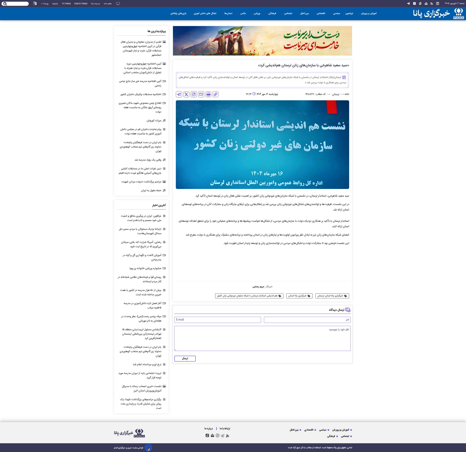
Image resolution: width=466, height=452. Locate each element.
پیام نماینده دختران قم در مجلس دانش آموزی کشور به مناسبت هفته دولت (140, 131)
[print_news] (208, 94)
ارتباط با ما (225, 429)
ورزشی (257, 13)
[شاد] (426, 3)
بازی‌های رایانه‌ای (178, 13)
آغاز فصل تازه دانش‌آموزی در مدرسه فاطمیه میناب (142, 305)
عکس (243, 13)
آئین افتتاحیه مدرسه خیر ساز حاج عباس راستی (140, 83)
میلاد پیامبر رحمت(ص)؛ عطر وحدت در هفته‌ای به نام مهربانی (141, 318)
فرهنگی (272, 13)
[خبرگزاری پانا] (432, 13)
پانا (335, 447)
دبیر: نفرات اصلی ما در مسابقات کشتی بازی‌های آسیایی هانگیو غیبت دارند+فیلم (140, 171)
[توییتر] (186, 94)
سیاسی (337, 13)
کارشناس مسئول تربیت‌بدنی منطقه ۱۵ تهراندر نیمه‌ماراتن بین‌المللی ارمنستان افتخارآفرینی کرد (141, 334)
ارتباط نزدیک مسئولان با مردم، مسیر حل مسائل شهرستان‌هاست (140, 231)
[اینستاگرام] (414, 3)
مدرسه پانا (95, 3)
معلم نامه (108, 3)
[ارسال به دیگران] (201, 94)
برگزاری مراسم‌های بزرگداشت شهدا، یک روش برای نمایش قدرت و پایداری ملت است (140, 403)
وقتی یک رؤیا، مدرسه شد (148, 160)
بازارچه (55, 3)
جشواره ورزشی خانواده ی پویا (145, 268)
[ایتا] (420, 3)
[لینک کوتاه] (215, 94)
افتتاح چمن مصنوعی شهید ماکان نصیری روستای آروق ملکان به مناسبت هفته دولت (140, 107)
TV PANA (66, 3)
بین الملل (304, 13)
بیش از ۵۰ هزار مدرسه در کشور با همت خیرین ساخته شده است (140, 292)
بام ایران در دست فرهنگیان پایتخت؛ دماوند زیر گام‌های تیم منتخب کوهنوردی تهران (140, 146)
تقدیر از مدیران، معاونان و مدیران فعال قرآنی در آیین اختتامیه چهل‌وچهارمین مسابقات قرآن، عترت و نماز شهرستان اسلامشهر (141, 48)
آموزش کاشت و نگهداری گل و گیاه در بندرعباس (142, 257)
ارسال (185, 358)
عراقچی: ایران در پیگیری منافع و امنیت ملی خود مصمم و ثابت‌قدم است (141, 218)
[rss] (432, 3)
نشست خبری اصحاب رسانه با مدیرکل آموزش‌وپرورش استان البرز (141, 388)
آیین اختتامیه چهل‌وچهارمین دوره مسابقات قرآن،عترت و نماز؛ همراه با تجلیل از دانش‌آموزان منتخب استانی (142, 68)
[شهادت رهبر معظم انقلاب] (262, 41)
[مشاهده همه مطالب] (437, 3)
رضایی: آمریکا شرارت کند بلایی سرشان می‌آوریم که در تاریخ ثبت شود (141, 244)
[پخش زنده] (118, 3)
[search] (5, 4)
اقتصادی (321, 13)
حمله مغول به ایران (151, 190)
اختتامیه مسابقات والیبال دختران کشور (141, 94)
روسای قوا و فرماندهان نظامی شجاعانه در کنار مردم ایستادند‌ (139, 279)
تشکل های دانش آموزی (205, 13)
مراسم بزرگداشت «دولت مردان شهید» (141, 182)
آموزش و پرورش (369, 13)
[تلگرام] (408, 3)
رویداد (46, 3)
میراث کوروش (154, 121)
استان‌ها (228, 13)
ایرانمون (349, 13)
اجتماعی (288, 13)
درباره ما (208, 429)
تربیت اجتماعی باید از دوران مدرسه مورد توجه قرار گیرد (140, 375)
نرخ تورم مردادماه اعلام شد (147, 364)
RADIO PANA (80, 3)
